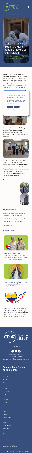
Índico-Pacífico (9, 58)
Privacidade (10, 451)
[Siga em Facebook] (12, 351)
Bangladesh (17, 56)
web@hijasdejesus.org (16, 354)
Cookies (26, 451)
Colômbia (25, 312)
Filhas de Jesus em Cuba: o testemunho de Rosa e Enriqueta (15, 255)
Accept (9, 107)
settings (12, 103)
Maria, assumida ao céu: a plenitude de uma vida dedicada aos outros (16, 283)
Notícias (21, 58)
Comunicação (16, 346)
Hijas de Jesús (18, 314)
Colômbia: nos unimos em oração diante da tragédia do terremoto (15, 309)
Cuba (21, 257)
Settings (10, 109)
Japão (16, 58)
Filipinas (24, 56)
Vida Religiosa (18, 260)
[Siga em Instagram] (19, 351)
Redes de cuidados (18, 316)
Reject (16, 107)
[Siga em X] (16, 351)
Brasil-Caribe (16, 257)
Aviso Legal (19, 451)
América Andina (17, 312)
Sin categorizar (7, 226)
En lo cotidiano (8, 314)
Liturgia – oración (17, 286)
